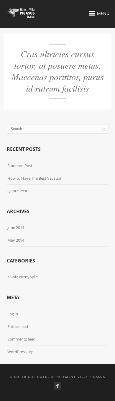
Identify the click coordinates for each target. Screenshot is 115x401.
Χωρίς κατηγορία (22, 276)
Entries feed (17, 326)
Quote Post (17, 190)
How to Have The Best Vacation (35, 178)
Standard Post (19, 165)
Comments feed (21, 339)
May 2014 (15, 240)
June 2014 (15, 227)
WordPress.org (20, 351)
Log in (12, 313)
